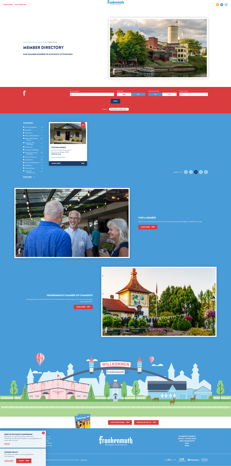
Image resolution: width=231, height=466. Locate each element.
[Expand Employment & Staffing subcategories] (39, 150)
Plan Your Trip (20, 4)
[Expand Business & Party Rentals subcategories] (39, 135)
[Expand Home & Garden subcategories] (35, 168)
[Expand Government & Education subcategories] (40, 162)
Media (187, 446)
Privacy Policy (84, 460)
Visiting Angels (58, 147)
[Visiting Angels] (68, 133)
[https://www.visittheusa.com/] (204, 460)
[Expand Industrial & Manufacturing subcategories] (40, 172)
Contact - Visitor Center (187, 439)
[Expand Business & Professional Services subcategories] (40, 139)
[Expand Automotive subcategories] (32, 133)
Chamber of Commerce (186, 436)
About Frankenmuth (187, 441)
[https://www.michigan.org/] (170, 460)
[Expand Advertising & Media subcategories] (37, 127)
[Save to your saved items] (83, 125)
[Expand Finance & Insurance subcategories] (37, 157)
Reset (115, 101)
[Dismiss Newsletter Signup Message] (43, 433)
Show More (27, 177)
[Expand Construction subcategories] (33, 147)
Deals (187, 443)
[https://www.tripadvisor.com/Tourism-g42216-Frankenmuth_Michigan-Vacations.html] (193, 460)
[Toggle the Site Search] (221, 4)
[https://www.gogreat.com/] (182, 460)
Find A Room (8, 4)
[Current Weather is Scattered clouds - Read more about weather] (217, 5)
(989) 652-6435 (56, 154)
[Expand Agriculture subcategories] (32, 130)
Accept (21, 461)
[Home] (115, 441)
